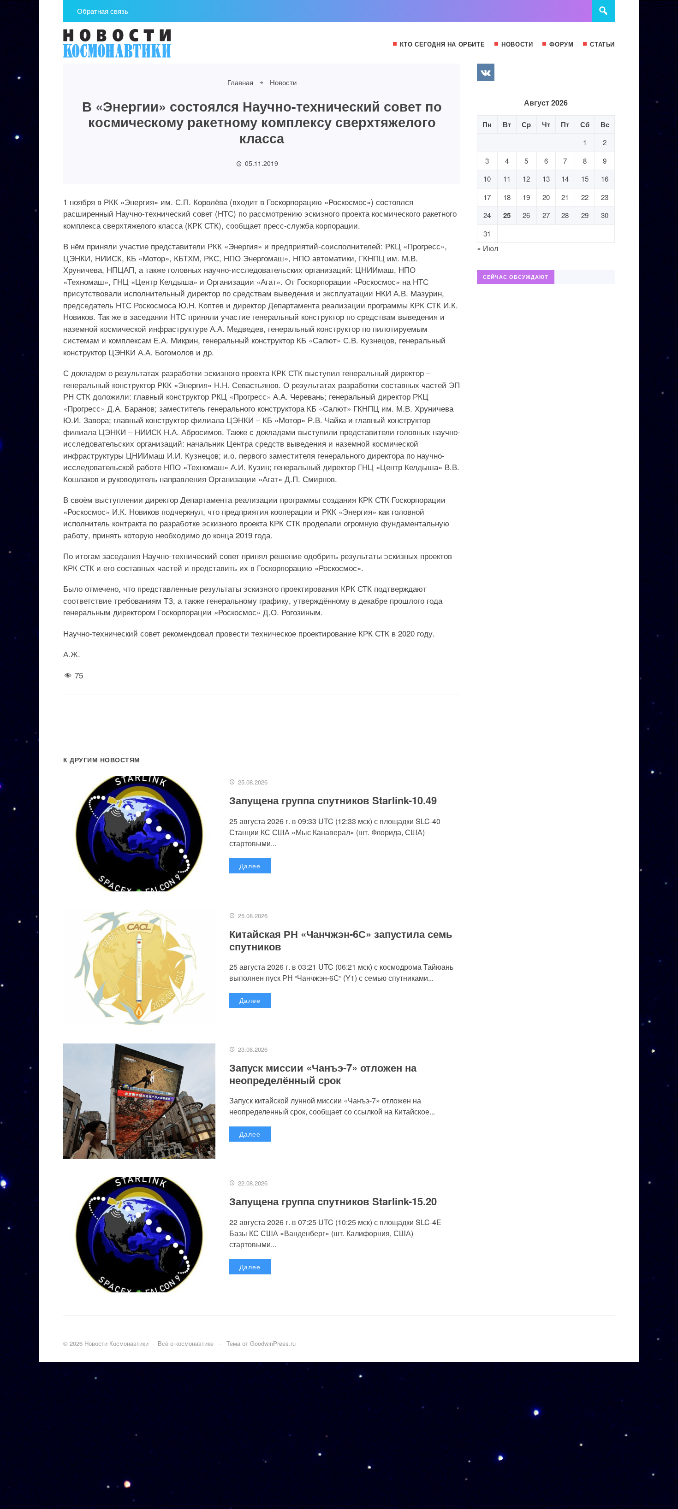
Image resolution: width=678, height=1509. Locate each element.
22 (585, 197)
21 (565, 197)
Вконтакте (485, 72)
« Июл (487, 248)
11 (507, 178)
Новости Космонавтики (132, 47)
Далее (250, 865)
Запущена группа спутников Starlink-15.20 (333, 1201)
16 (604, 178)
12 (526, 178)
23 (604, 197)
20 (546, 197)
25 (507, 215)
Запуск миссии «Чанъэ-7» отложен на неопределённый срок (322, 1073)
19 (526, 197)
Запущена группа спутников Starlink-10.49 (333, 800)
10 (487, 178)
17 (487, 197)
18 (507, 197)
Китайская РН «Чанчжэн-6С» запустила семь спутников (340, 939)
